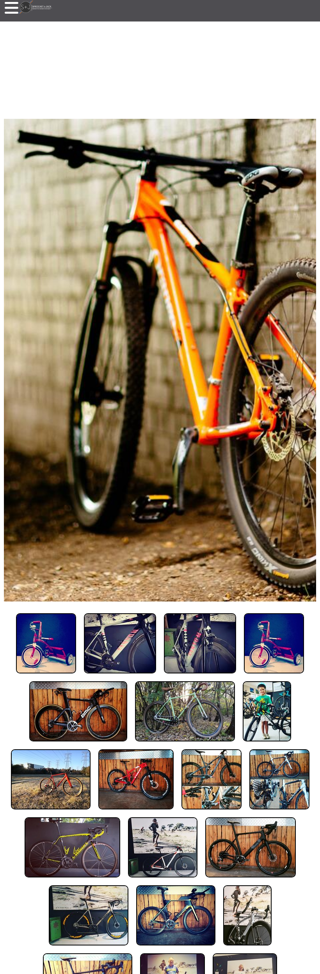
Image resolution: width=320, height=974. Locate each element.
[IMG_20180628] (211, 811)
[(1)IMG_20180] (46, 675)
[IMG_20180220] (120, 675)
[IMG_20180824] (247, 947)
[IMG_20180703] (162, 879)
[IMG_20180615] (267, 743)
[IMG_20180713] (88, 947)
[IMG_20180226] (274, 675)
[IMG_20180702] (279, 811)
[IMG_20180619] (50, 811)
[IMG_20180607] (185, 743)
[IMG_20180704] (250, 879)
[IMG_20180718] (175, 947)
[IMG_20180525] (78, 743)
